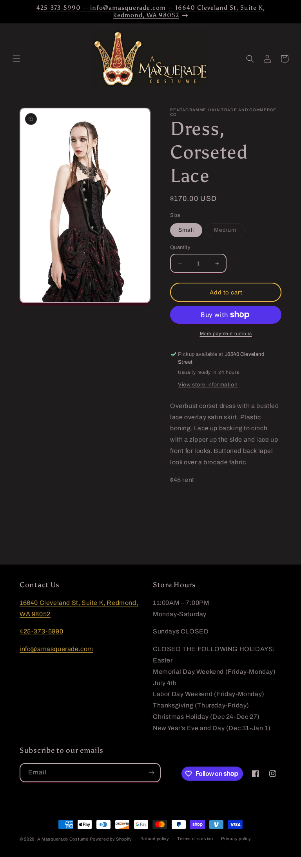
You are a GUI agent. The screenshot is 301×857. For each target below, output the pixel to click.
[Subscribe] (151, 772)
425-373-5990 (41, 631)
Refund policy (154, 838)
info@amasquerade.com (56, 649)
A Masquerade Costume (63, 839)
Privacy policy (236, 838)
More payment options (226, 333)
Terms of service (195, 838)
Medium (229, 232)
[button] (16, 58)
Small (186, 230)
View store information (208, 385)
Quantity (180, 247)
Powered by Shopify (111, 839)
